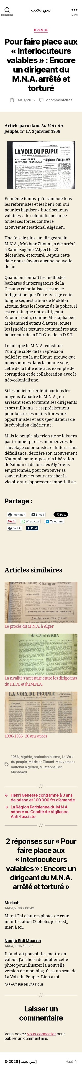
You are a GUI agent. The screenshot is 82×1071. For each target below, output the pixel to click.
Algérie (26, 757)
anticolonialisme (47, 757)
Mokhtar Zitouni (41, 762)
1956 (15, 757)
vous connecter (41, 1033)
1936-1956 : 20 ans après (26, 736)
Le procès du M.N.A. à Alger (29, 626)
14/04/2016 (25, 100)
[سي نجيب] (41, 9)
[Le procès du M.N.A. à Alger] (41, 602)
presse (41, 30)
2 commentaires (59, 100)
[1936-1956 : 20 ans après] (41, 712)
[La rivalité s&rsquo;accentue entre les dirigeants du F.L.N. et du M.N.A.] (41, 654)
